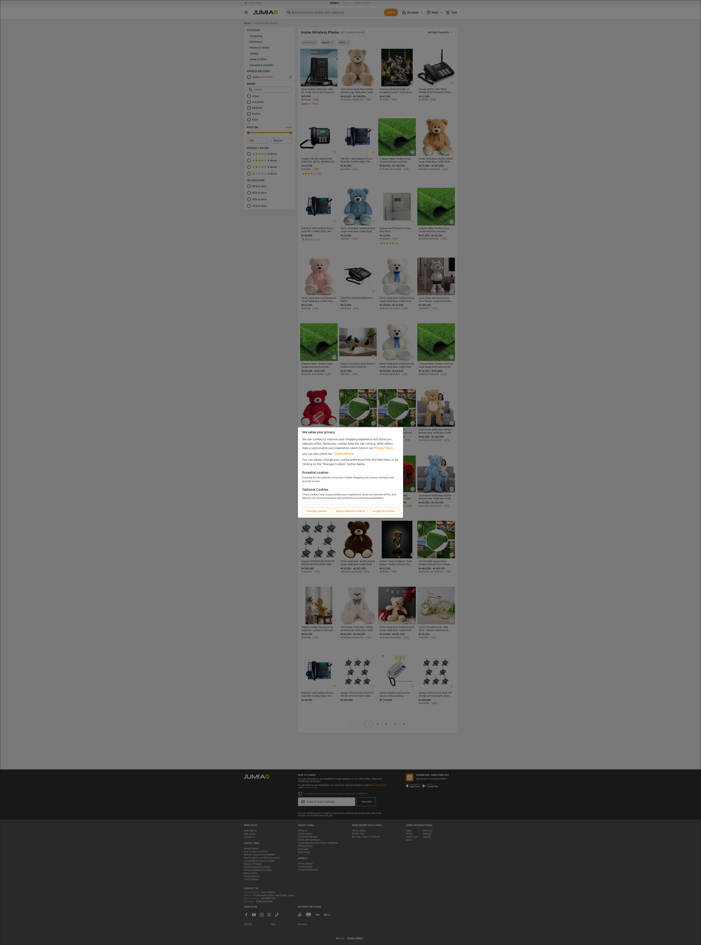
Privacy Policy (383, 448)
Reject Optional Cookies (350, 511)
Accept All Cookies (383, 511)
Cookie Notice (343, 453)
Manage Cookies (317, 511)
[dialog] (350, 472)
